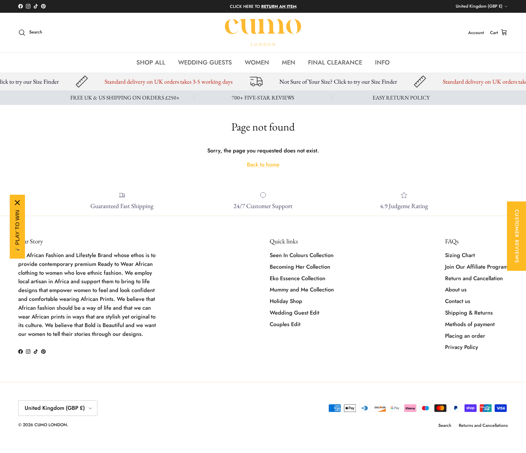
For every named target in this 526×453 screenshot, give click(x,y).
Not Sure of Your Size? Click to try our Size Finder (312, 81)
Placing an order (465, 336)
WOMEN (257, 62)
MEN (288, 62)
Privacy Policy (461, 347)
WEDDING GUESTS (205, 62)
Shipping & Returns (469, 313)
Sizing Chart (460, 255)
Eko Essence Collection (297, 278)
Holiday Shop (286, 301)
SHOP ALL (150, 62)
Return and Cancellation (474, 278)
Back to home (263, 165)
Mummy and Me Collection (302, 290)
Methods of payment (470, 324)
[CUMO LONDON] (263, 32)
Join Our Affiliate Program (476, 267)
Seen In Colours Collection (302, 255)
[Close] (17, 202)
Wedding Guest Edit (294, 313)
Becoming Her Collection (300, 267)
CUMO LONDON (50, 425)
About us (456, 290)
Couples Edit (285, 324)
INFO (382, 62)
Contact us (457, 301)
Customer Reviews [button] (516, 236)
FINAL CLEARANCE (335, 62)
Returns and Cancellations (483, 425)
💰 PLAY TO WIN (17, 231)
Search (444, 425)
